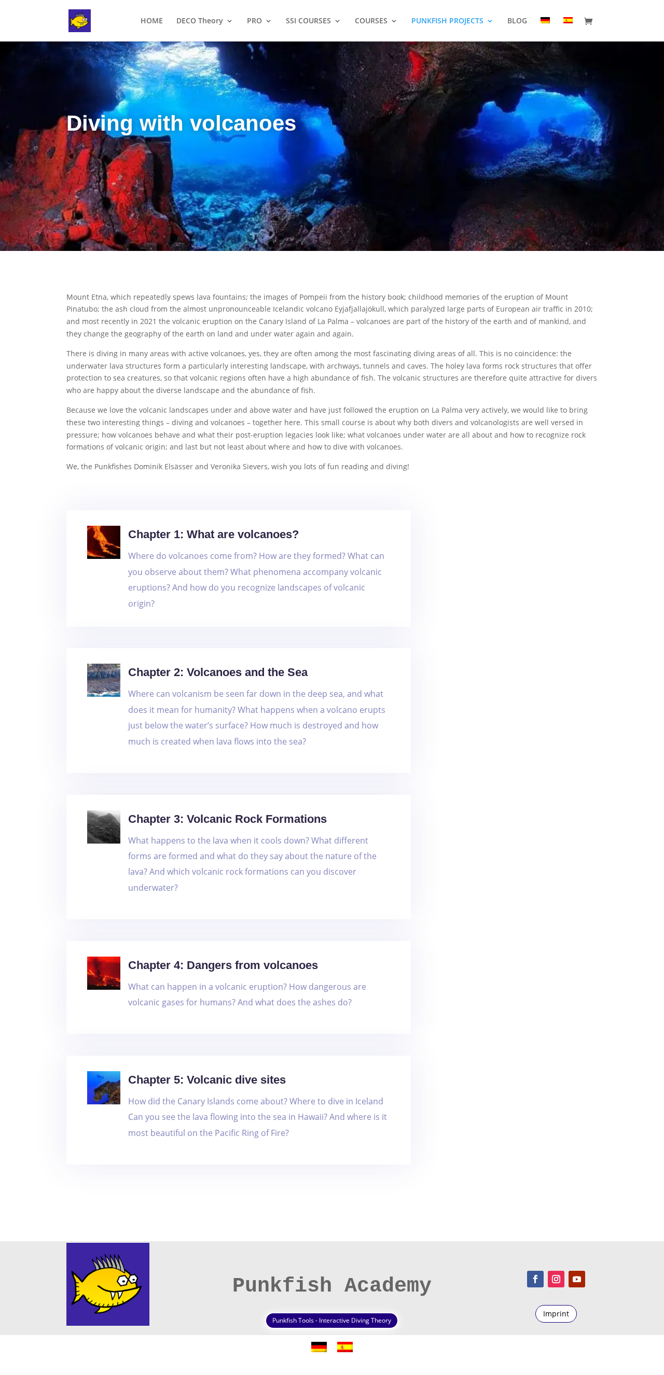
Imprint (556, 1313)
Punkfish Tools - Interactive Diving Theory (331, 1320)
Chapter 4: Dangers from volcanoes (223, 965)
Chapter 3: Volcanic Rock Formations (227, 818)
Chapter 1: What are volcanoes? (213, 534)
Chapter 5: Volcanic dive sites (207, 1079)
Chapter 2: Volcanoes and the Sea (218, 672)
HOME (152, 21)
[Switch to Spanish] (568, 29)
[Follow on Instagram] (556, 1279)
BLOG (517, 21)
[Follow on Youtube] (577, 1279)
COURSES (371, 21)
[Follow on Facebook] (535, 1279)
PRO (254, 21)
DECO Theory (199, 21)
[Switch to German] (545, 29)
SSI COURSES (308, 21)
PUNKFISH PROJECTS (447, 21)
